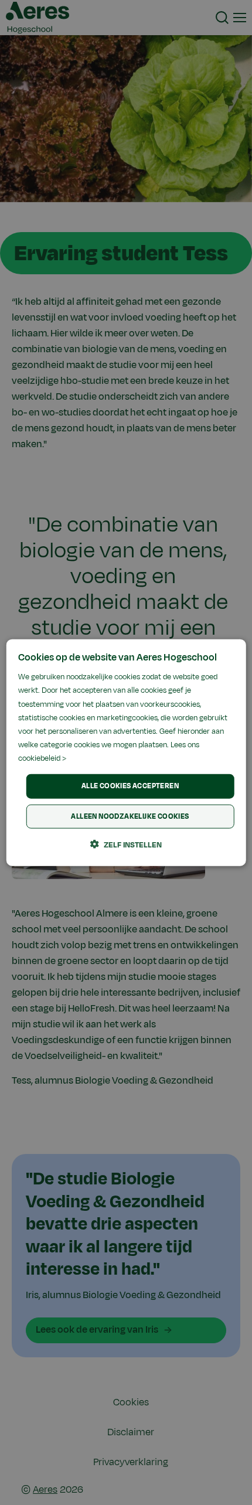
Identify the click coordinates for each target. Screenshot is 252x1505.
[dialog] (126, 752)
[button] (126, 844)
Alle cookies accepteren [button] (130, 786)
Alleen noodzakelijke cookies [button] (130, 816)
